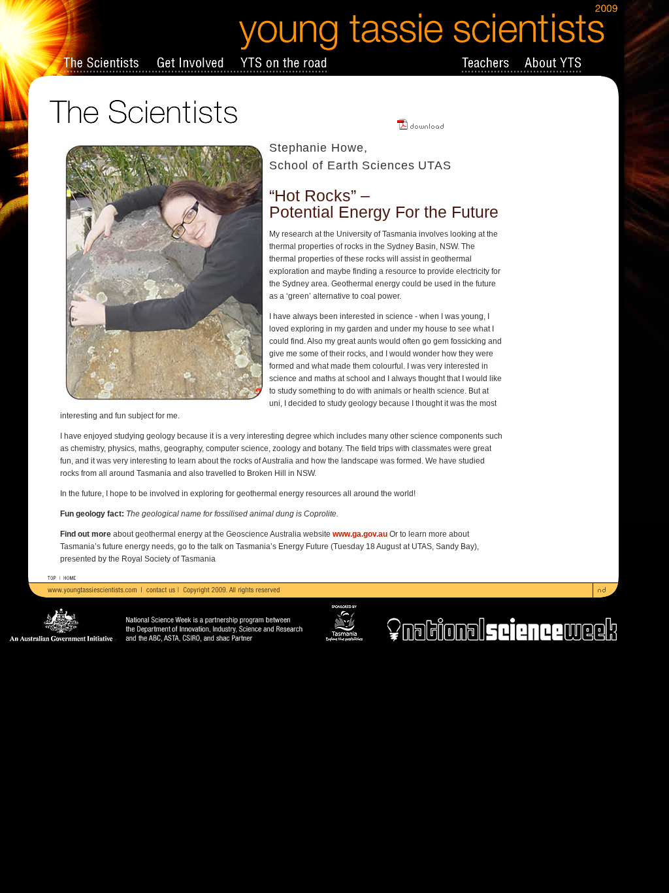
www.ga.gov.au (360, 534)
